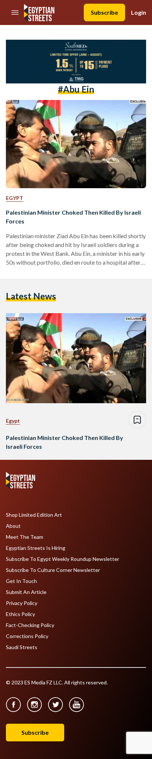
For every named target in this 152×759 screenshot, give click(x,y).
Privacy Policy (21, 603)
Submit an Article (26, 592)
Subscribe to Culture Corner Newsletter (53, 570)
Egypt (14, 198)
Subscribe (104, 12)
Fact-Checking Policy (30, 625)
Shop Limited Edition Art (34, 515)
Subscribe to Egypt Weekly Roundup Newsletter (62, 559)
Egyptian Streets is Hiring (35, 548)
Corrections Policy (27, 636)
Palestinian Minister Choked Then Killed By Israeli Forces (73, 217)
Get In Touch (21, 581)
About (13, 526)
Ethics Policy (20, 614)
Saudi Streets (21, 647)
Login (138, 12)
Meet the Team (24, 537)
